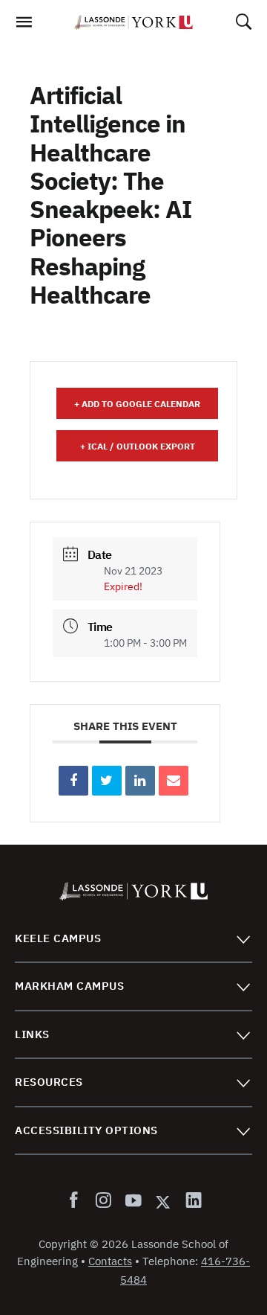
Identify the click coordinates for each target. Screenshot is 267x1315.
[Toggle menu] (243, 939)
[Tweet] (107, 781)
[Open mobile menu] (23, 26)
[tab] (133, 938)
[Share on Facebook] (73, 781)
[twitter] (163, 1201)
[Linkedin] (140, 781)
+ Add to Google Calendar (137, 403)
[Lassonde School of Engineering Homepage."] (133, 22)
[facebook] (76, 1201)
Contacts (110, 1261)
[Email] (173, 781)
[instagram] (103, 1201)
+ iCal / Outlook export (137, 446)
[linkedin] (190, 1201)
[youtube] (133, 1201)
